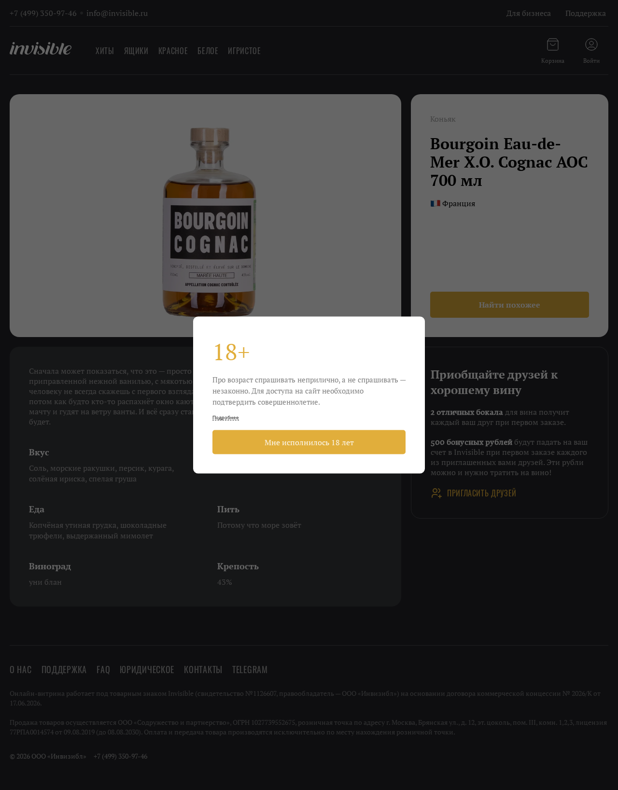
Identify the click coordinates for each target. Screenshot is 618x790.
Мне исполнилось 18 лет (309, 442)
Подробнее (225, 417)
